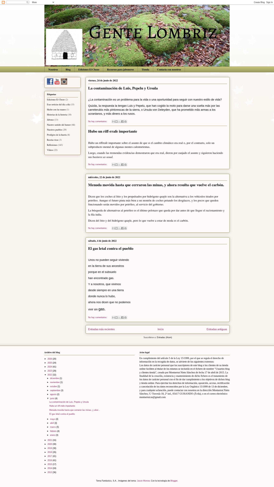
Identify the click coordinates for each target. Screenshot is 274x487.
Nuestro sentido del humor (59, 124)
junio (52, 398)
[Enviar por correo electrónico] (113, 121)
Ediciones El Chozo (88, 69)
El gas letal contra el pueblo (110, 248)
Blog (68, 69)
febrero (53, 431)
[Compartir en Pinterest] (125, 121)
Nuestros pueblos (54, 129)
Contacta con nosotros (169, 69)
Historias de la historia (57, 114)
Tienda (145, 69)
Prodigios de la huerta (57, 134)
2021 (50, 440)
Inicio (161, 329)
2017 (50, 456)
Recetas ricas (52, 139)
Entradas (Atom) (164, 337)
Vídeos (50, 149)
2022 (50, 375)
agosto (53, 394)
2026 (50, 359)
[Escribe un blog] (116, 121)
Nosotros (53, 69)
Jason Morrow (143, 481)
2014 (50, 468)
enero (53, 435)
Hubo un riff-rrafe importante (112, 131)
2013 (50, 472)
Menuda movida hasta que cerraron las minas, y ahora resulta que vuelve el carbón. (156, 184)
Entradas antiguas (217, 329)
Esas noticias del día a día (58, 104)
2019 (50, 448)
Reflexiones (52, 144)
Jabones (50, 119)
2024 (50, 367)
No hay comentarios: (98, 121)
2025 (50, 363)
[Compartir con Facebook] (122, 121)
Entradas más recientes (101, 329)
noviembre (55, 382)
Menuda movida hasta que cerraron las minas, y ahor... (74, 410)
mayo (53, 419)
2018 (50, 452)
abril (52, 423)
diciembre (55, 378)
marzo (53, 427)
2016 (50, 460)
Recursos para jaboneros (120, 69)
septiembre (55, 390)
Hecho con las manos (56, 109)
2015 (50, 464)
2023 (50, 371)
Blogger (173, 481)
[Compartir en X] (119, 121)
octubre (54, 386)
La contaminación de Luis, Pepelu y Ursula (123, 88)
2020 (50, 444)
